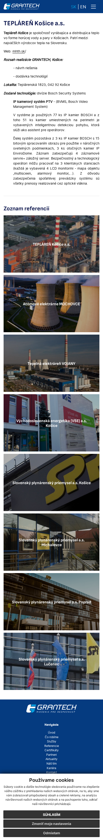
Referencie (51, 746)
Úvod (51, 732)
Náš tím (51, 763)
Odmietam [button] (51, 833)
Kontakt (51, 772)
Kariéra (51, 768)
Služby (51, 741)
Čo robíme (51, 737)
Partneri (51, 754)
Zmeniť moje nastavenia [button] (51, 824)
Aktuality (51, 759)
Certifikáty (52, 750)
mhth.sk (18, 51)
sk (73, 6)
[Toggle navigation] (93, 6)
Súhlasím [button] (51, 815)
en (83, 6)
